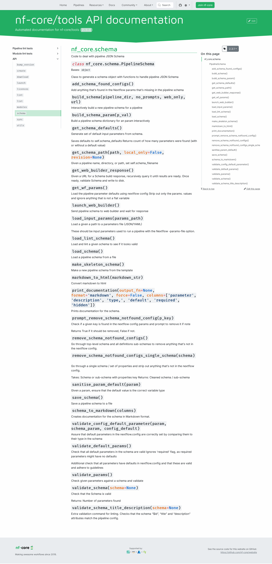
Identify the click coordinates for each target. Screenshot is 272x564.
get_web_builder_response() (226, 92)
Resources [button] (95, 5)
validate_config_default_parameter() (230, 164)
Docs (112, 5)
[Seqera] (128, 552)
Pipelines (79, 5)
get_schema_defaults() (223, 83)
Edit (253, 21)
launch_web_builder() (223, 102)
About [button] (147, 5)
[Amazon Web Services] (133, 552)
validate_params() (221, 173)
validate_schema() (221, 178)
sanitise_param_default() (224, 150)
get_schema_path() (222, 87)
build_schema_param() (223, 78)
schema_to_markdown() (224, 159)
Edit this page (253, 188)
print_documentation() (223, 130)
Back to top (208, 188)
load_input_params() (222, 107)
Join (205, 5)
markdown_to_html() (222, 126)
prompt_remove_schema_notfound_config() (234, 135)
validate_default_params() (225, 169)
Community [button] (128, 5)
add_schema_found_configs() (227, 68)
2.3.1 (232, 48)
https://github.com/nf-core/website (239, 552)
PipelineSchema (217, 63)
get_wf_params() (220, 97)
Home (63, 5)
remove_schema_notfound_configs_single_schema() (238, 145)
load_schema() (219, 116)
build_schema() (219, 73)
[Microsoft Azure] (139, 552)
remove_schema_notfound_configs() (230, 140)
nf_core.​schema (212, 59)
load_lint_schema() (221, 111)
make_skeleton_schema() (225, 121)
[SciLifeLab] (144, 552)
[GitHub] (180, 5)
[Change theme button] (187, 5)
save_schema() (219, 154)
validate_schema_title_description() (230, 183)
